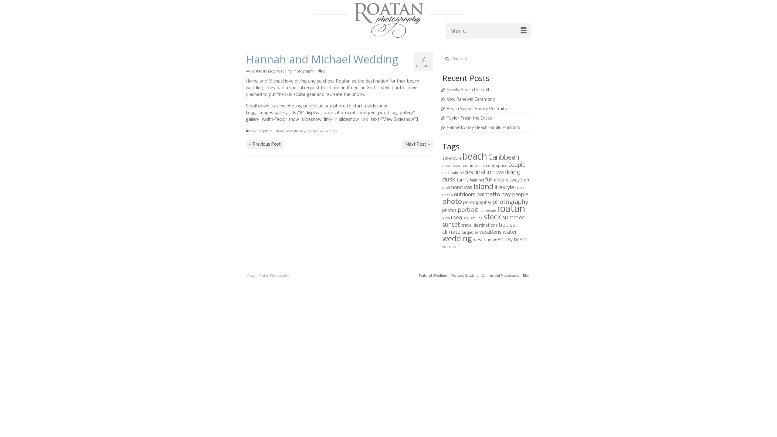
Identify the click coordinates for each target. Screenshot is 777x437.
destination (452, 173)
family (463, 180)
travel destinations (479, 225)
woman (449, 247)
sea (457, 218)
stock (492, 217)
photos (449, 210)
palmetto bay (295, 131)
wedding (331, 131)
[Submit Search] (446, 59)
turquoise (470, 233)
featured (477, 180)
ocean (447, 195)
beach (475, 157)
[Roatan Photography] (388, 20)
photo (452, 202)
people (520, 195)
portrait (468, 210)
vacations (490, 232)
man (519, 187)
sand (447, 218)
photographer (477, 202)
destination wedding (491, 172)
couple (516, 165)
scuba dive (315, 131)
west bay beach (510, 239)
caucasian (452, 166)
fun (489, 180)
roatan (511, 209)
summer (513, 218)
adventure (451, 159)
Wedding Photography (295, 71)
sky (466, 218)
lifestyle (504, 188)
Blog (271, 71)
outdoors (464, 195)
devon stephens (261, 131)
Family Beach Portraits (469, 90)
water (510, 232)
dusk (449, 180)
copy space (496, 166)
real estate (488, 211)
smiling (476, 218)
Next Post (415, 144)
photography (510, 202)
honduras (461, 187)
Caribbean (503, 157)
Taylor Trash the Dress (469, 118)
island (279, 131)
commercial (474, 166)
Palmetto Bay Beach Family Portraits (483, 127)
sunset (451, 225)
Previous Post (267, 144)
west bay (482, 240)
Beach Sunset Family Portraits (477, 109)
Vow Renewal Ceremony (471, 99)
